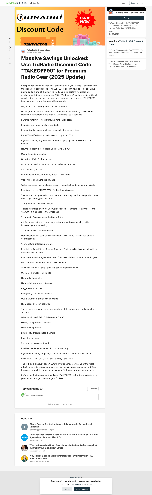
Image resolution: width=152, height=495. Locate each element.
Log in (124, 3)
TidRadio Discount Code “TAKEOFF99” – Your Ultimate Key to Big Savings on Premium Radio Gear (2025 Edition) (124, 63)
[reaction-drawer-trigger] (9, 40)
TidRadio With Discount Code (38, 50)
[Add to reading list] (9, 56)
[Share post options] (10, 64)
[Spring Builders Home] (16, 3)
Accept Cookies (81, 489)
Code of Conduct (53, 404)
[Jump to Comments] (9, 48)
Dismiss (67, 489)
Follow (126, 18)
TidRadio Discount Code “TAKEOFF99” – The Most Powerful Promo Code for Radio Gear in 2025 (125, 52)
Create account (137, 3)
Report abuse (67, 404)
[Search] (31, 3)
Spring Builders (75, 477)
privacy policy (75, 484)
